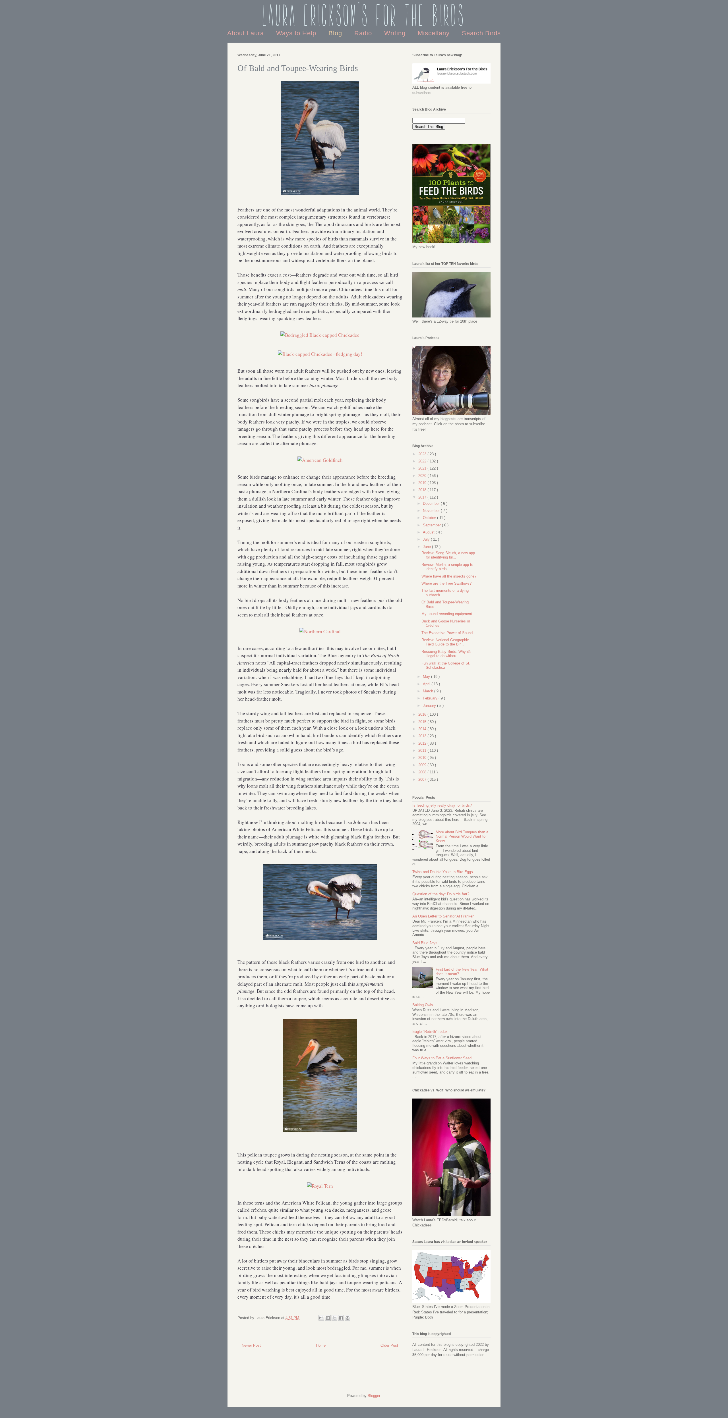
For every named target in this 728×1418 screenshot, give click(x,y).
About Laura (246, 33)
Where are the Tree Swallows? (446, 583)
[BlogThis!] (328, 1318)
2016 (422, 714)
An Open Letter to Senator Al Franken (443, 916)
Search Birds (481, 33)
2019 (422, 483)
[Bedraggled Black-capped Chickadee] (320, 335)
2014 (422, 729)
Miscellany (435, 33)
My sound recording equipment (446, 614)
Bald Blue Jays (424, 943)
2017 (422, 497)
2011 (422, 750)
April (427, 684)
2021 (422, 468)
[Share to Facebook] (341, 1318)
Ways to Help (297, 33)
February (431, 698)
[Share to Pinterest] (347, 1318)
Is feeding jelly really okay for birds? (442, 805)
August (429, 532)
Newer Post (251, 1345)
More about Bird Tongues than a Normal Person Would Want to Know (462, 836)
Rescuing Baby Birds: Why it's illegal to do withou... (446, 653)
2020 (422, 476)
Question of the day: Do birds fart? (440, 894)
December (432, 503)
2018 (422, 490)
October (430, 518)
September (432, 525)
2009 (422, 765)
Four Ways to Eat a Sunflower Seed (441, 1058)
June (427, 547)
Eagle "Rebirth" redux (430, 1031)
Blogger (374, 1396)
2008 (422, 772)
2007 (422, 779)
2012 (422, 743)
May (427, 676)
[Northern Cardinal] (320, 631)
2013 (422, 736)
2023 (422, 454)
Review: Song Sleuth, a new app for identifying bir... (448, 555)
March (428, 691)
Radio (364, 33)
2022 (422, 461)
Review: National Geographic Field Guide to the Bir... (445, 642)
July (427, 539)
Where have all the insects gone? (448, 576)
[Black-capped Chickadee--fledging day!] (320, 354)
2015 (422, 722)
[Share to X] (334, 1318)
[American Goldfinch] (320, 460)
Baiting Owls (422, 1005)
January (430, 705)
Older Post (389, 1345)
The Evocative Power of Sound (447, 633)
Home (321, 1345)
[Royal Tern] (320, 1186)
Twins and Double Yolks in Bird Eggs (442, 872)
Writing (396, 33)
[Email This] (321, 1318)
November (432, 510)
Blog (336, 33)
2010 (422, 757)
